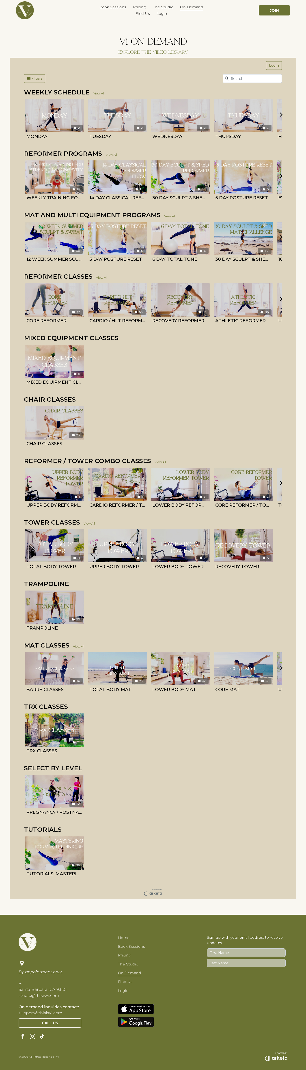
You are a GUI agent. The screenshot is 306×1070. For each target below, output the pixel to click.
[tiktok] (42, 1037)
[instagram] (32, 1037)
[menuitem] (113, 7)
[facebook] (23, 1037)
